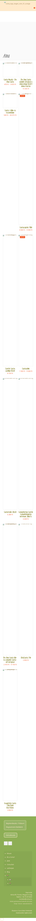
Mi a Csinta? (11, 857)
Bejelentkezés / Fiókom (15, 823)
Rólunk (9, 853)
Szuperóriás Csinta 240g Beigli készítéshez (10, 805)
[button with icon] (6, 843)
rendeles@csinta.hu (25, 899)
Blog (8, 872)
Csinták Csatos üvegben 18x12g (10, 369)
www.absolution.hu (27, 903)
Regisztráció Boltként (14, 827)
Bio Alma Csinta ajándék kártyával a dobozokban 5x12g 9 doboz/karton (25, 83)
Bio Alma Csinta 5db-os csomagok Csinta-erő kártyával (10, 659)
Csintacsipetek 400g (26, 227)
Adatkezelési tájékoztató (24, 913)
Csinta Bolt (10, 864)
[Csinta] (18, 3)
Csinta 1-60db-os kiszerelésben (10, 111)
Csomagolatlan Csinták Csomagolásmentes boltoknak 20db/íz (26, 514)
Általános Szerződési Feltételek (22, 911)
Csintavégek (26, 368)
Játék (8, 861)
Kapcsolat (29, 892)
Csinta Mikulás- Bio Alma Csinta (10, 80)
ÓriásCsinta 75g (26, 657)
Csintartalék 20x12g (10, 512)
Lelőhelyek (10, 868)
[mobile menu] (33, 3)
